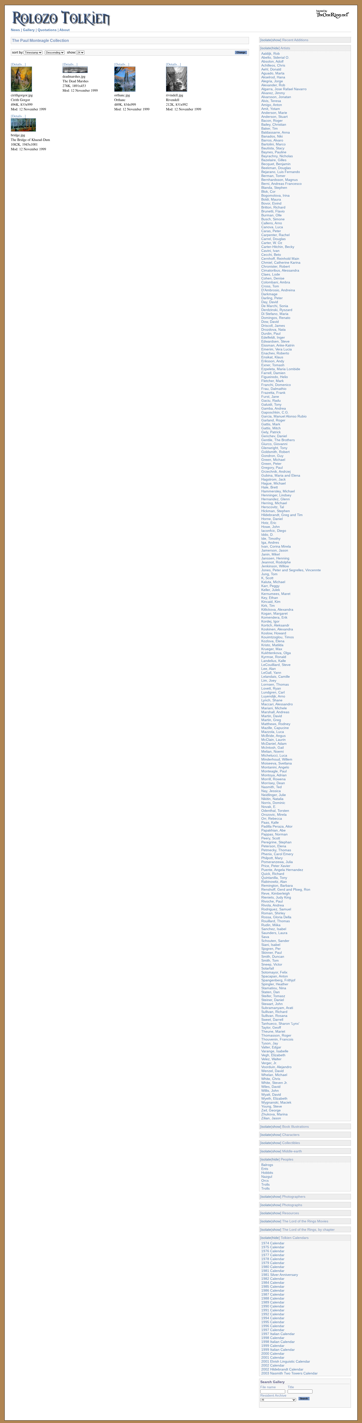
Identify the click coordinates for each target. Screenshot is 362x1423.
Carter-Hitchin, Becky (277, 247)
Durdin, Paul (270, 333)
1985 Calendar (272, 1286)
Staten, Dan (270, 992)
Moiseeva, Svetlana (276, 763)
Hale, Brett (269, 487)
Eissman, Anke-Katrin (278, 345)
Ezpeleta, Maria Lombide (280, 369)
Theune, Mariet (273, 1031)
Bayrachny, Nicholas (277, 156)
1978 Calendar (272, 1259)
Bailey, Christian (273, 124)
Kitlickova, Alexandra (277, 609)
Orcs (265, 1180)
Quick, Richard (272, 874)
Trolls (265, 1184)
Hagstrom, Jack (273, 479)
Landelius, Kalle (273, 661)
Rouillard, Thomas (275, 921)
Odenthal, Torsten (275, 811)
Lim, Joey (268, 680)
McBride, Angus (273, 736)
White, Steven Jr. (274, 1083)
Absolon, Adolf (272, 61)
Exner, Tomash (272, 365)
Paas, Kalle (270, 822)
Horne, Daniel (272, 519)
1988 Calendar (272, 1298)
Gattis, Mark (270, 424)
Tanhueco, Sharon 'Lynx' (280, 1023)
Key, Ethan (269, 598)
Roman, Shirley (273, 913)
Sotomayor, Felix (274, 972)
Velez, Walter (271, 1059)
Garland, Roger (273, 420)
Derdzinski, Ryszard (276, 310)
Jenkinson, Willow (275, 566)
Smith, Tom (270, 960)
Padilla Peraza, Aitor (277, 826)
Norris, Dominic (273, 803)
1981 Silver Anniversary (279, 1275)
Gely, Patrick (271, 432)
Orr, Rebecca (271, 818)
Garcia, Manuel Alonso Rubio (284, 416)
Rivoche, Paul (272, 901)
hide (275, 48)
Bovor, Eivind (271, 203)
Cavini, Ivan (270, 251)
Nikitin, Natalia (272, 799)
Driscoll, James (273, 326)
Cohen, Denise (272, 278)
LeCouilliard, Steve (276, 665)
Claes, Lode (270, 274)
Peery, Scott (270, 838)
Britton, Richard (273, 207)
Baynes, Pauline (273, 152)
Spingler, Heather (274, 984)
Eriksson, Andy (272, 361)
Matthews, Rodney (275, 724)
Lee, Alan (268, 669)
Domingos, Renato (275, 318)
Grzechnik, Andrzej (276, 471)
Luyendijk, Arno (273, 696)
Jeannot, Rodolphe (276, 562)
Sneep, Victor (271, 964)
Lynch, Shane (271, 700)
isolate (266, 40)
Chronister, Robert (275, 266)
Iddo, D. (267, 535)
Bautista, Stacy (272, 148)
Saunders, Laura (274, 933)
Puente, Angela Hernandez (282, 870)
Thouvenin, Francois (277, 1039)
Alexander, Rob (273, 85)
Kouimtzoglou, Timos (277, 637)
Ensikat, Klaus (272, 357)
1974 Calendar (272, 1243)
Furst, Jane (270, 397)
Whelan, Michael (274, 1075)
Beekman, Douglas (276, 168)
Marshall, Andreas (275, 712)
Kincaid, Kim (270, 602)
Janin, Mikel (270, 554)
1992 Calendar (272, 1314)
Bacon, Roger (272, 120)
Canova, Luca (272, 227)
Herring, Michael (274, 503)
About (64, 30)
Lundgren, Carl (273, 692)
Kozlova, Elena (272, 641)
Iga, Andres (270, 542)
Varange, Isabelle (274, 1051)
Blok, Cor (268, 191)
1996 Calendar (272, 1326)
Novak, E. (268, 807)
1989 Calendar (272, 1302)
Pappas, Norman (274, 834)
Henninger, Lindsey (276, 495)
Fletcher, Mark (272, 381)
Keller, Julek (270, 590)
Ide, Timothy (270, 538)
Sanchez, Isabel (273, 929)
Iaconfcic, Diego (273, 531)
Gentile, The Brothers (278, 440)
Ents (264, 1169)
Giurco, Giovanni (274, 444)
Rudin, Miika (270, 925)
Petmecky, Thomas (276, 850)
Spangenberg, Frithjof (278, 980)
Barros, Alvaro (272, 140)
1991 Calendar (272, 1310)
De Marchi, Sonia (274, 306)
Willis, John (270, 1091)
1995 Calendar (272, 1322)
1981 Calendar (272, 1271)
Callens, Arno (271, 223)
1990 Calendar (272, 1306)
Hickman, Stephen (275, 511)
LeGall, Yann (271, 673)
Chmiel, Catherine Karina (280, 262)
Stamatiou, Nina (273, 988)
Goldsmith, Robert (275, 452)
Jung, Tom (269, 574)
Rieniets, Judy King (276, 897)
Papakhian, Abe (273, 830)
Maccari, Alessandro (277, 704)
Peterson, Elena (273, 846)
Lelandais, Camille (275, 676)
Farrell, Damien (273, 373)
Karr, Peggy (270, 586)
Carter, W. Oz (271, 243)
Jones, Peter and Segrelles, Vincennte (291, 570)
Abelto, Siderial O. (275, 57)
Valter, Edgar (271, 1047)
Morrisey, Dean (273, 783)
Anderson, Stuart (274, 117)
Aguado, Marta (272, 73)
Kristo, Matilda (272, 645)
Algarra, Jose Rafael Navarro (284, 89)
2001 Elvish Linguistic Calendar (285, 1361)
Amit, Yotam (270, 109)
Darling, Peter (272, 298)
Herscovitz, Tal (272, 507)
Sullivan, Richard (274, 1012)
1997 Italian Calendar (278, 1334)
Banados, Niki (272, 136)
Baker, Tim (269, 128)
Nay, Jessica (271, 791)
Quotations (47, 30)
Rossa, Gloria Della (276, 917)
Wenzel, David (272, 1071)
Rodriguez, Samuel (276, 909)
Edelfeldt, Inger (273, 337)
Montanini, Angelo (275, 767)
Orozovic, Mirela (274, 814)
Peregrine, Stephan (276, 842)
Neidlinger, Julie (273, 795)
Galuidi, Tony (271, 404)
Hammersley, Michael (278, 491)
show (276, 40)
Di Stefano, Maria (274, 314)
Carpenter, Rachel (275, 235)
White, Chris (270, 1079)
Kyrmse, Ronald (273, 657)
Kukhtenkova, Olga (276, 653)
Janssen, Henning (275, 558)
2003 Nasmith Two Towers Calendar (289, 1373)
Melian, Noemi (272, 751)
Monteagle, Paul (274, 771)
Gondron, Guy (272, 456)
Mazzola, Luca (272, 732)
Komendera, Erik (274, 617)
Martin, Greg (271, 720)
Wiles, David (270, 1087)
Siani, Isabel (270, 945)
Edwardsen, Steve (275, 341)
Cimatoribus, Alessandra (280, 270)
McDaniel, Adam (274, 744)
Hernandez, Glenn (275, 499)
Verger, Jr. (269, 1063)
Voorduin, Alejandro (276, 1067)
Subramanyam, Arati (277, 1008)
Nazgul (266, 1177)
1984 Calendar (272, 1282)
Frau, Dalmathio (273, 389)
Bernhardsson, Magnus (279, 180)
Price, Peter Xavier (275, 866)
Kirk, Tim (268, 605)
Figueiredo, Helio (274, 377)
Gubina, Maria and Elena (280, 475)
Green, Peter (271, 464)
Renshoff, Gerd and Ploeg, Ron (285, 889)
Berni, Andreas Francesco (281, 184)
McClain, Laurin (273, 740)
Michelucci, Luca (274, 755)
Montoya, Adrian (274, 775)
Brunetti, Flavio (273, 211)
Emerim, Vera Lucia (276, 349)
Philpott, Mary (272, 858)
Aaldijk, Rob (270, 53)
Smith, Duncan (272, 956)
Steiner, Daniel (272, 1000)
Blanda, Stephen (274, 188)
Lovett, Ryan (271, 688)
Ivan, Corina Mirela (276, 546)
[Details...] (18, 64)
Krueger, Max (271, 649)
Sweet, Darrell (272, 1020)
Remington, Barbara (277, 885)
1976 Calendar (272, 1251)
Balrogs (267, 1165)
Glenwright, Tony (274, 448)
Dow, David (270, 322)
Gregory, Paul (272, 467)
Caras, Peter (271, 231)
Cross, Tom (270, 286)
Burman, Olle (271, 215)
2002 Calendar (272, 1365)
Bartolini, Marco (273, 144)
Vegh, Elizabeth (273, 1055)
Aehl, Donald (271, 69)
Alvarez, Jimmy (273, 93)
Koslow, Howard (273, 633)
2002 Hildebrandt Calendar (282, 1369)
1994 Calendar (272, 1318)
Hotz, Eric (268, 523)
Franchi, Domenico (276, 385)
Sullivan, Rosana (274, 1016)
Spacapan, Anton (274, 976)
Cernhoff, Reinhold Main (280, 258)
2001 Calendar (272, 1357)
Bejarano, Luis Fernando (280, 172)
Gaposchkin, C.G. (275, 412)
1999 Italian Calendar (278, 1350)
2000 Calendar (272, 1353)
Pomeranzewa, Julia (277, 862)
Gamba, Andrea (273, 408)
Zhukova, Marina (274, 1114)
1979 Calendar (272, 1263)
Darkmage (269, 294)
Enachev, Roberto (275, 353)
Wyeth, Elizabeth (274, 1098)
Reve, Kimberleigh (275, 893)
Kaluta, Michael (273, 582)
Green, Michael (273, 460)
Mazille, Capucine (275, 728)
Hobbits (267, 1173)
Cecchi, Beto (271, 255)
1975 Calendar (272, 1247)
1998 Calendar (272, 1338)
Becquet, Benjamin (276, 164)
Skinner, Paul (271, 952)
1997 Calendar (272, 1330)
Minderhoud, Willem (276, 759)
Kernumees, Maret (275, 594)
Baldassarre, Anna (275, 132)
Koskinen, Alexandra (277, 629)
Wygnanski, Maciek (276, 1102)
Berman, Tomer (273, 176)
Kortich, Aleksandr (275, 625)
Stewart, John (272, 1004)
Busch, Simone (273, 219)
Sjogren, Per (271, 949)
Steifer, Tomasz (273, 996)
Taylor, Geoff (271, 1027)
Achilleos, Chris (273, 65)
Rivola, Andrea (272, 905)
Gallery (29, 30)
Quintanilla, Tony (274, 878)
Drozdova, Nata (273, 329)
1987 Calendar (272, 1294)
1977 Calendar (272, 1255)
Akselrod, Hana (273, 77)
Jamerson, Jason (274, 550)
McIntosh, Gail (272, 747)
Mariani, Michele (274, 708)
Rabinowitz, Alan (274, 882)
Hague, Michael (273, 483)
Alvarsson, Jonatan (276, 97)
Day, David (269, 302)
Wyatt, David (271, 1094)
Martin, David (271, 716)
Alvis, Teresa (271, 101)
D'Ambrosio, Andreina (278, 290)
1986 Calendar (272, 1290)
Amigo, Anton (271, 105)
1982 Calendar (272, 1279)
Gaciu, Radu (271, 400)
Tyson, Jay (269, 1043)
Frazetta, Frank (273, 393)
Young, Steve (271, 1106)
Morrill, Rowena (273, 779)
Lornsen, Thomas (275, 684)
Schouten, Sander (275, 941)
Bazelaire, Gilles (273, 160)
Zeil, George (271, 1110)
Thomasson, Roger (276, 1035)
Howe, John (270, 527)
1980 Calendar (272, 1267)
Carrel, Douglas (273, 239)
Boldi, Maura (271, 199)
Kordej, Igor (270, 621)
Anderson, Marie (274, 113)
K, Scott (267, 578)
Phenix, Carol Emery (277, 854)
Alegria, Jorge (272, 81)
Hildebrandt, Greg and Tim (282, 515)
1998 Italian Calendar (278, 1342)
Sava (265, 937)
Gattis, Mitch (271, 428)
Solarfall (267, 968)
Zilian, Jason (271, 1118)
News (15, 30)
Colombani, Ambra (275, 282)
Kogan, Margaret (274, 613)
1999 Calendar (272, 1346)
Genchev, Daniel (274, 436)
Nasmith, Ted (271, 787)
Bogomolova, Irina (275, 195)
